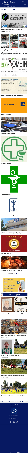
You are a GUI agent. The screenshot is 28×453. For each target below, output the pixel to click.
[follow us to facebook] (10, 422)
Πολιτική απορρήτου (14, 401)
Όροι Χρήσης (23, 401)
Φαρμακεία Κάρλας (6, 163)
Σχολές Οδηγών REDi (6, 50)
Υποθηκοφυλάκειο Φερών (8, 133)
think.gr (18, 452)
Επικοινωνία (5, 401)
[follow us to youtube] (13, 422)
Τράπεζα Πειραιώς (6, 114)
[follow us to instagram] (17, 422)
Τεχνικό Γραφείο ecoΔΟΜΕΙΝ (9, 75)
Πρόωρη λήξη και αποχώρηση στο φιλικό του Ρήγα (12, 375)
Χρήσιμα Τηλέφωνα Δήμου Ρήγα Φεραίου (12, 233)
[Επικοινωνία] (23, 1)
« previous (11, 273)
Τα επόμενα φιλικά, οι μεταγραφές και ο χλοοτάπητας (13, 395)
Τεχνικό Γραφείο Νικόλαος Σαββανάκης (12, 95)
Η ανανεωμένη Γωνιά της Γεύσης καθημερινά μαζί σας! (13, 335)
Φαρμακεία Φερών (6, 194)
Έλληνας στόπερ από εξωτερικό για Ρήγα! (10, 355)
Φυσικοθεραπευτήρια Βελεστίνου (10, 216)
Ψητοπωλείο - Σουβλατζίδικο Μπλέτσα (11, 270)
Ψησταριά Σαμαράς (6, 253)
